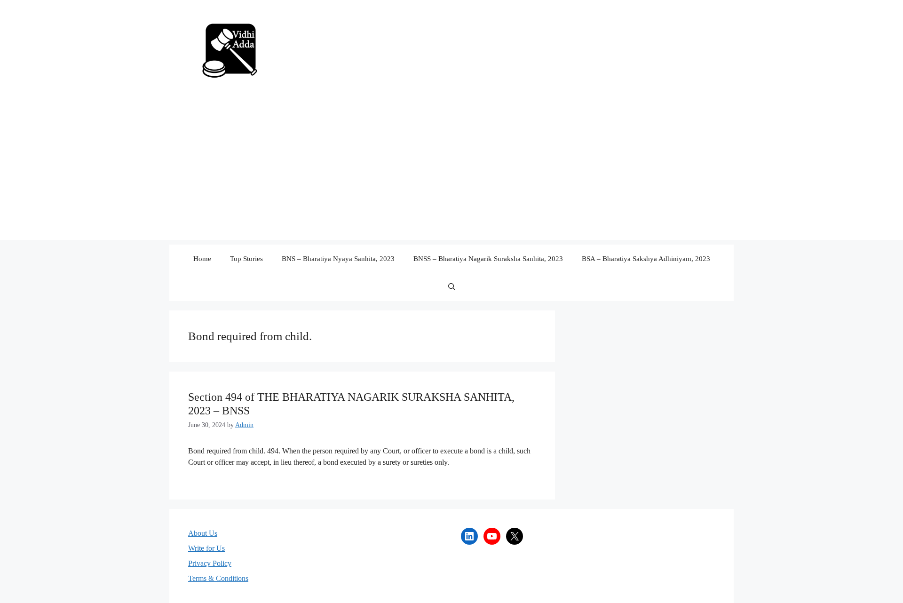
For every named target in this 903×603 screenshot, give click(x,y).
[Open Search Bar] (452, 287)
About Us (202, 533)
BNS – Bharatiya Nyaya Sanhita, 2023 (338, 258)
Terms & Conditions (218, 578)
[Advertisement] (451, 174)
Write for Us (206, 548)
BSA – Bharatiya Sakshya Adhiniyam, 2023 (646, 258)
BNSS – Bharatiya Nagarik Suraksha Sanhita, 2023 (488, 258)
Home (202, 258)
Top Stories (246, 258)
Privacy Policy (209, 563)
